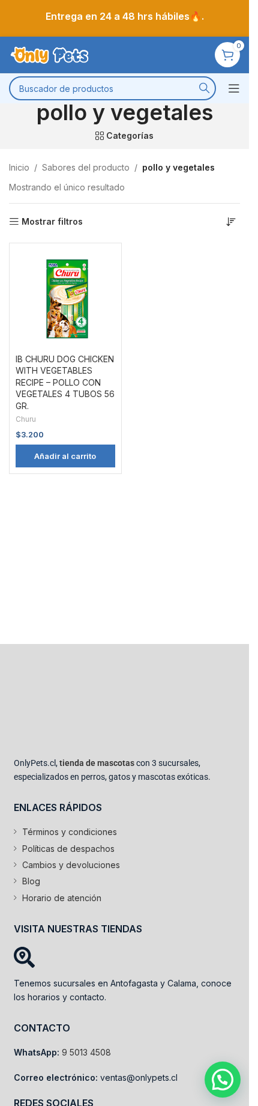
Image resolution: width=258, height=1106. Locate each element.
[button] (65, 456)
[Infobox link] (124, 16)
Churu (26, 419)
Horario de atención (61, 898)
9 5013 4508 (86, 1052)
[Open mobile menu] (234, 88)
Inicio (19, 167)
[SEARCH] (204, 88)
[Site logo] (51, 54)
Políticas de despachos (68, 848)
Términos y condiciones (69, 832)
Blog (31, 881)
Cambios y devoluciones (71, 865)
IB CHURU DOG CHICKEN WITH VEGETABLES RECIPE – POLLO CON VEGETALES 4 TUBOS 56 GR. (65, 382)
